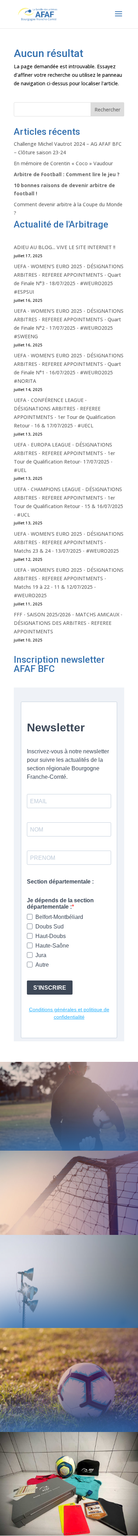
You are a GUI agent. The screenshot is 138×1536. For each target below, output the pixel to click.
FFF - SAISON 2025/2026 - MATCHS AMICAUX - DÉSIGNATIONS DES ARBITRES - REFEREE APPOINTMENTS (68, 623)
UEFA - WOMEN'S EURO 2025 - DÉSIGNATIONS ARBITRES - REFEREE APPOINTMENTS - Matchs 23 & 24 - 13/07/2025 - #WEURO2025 (68, 542)
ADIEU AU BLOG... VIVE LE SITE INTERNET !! (64, 247)
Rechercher (107, 109)
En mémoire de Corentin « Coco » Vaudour (63, 163)
